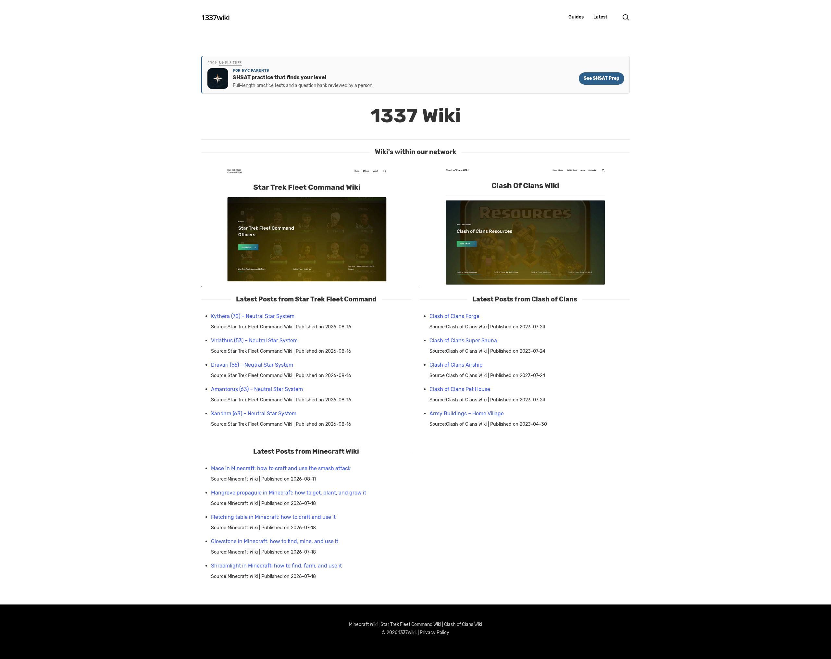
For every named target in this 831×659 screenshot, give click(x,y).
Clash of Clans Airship (456, 365)
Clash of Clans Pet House (459, 389)
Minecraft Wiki (363, 624)
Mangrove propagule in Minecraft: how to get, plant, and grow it (288, 493)
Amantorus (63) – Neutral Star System (257, 389)
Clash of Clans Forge (454, 316)
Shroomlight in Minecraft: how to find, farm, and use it (276, 566)
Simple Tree (230, 63)
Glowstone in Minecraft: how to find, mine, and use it (274, 541)
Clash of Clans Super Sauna (463, 340)
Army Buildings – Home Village (466, 413)
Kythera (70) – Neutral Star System (252, 316)
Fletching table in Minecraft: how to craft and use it (273, 517)
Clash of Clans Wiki (463, 624)
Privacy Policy (434, 632)
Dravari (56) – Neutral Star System (252, 365)
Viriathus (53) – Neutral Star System (254, 340)
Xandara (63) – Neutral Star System (253, 413)
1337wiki (215, 17)
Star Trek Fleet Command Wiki (410, 624)
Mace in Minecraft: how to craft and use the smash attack (281, 468)
